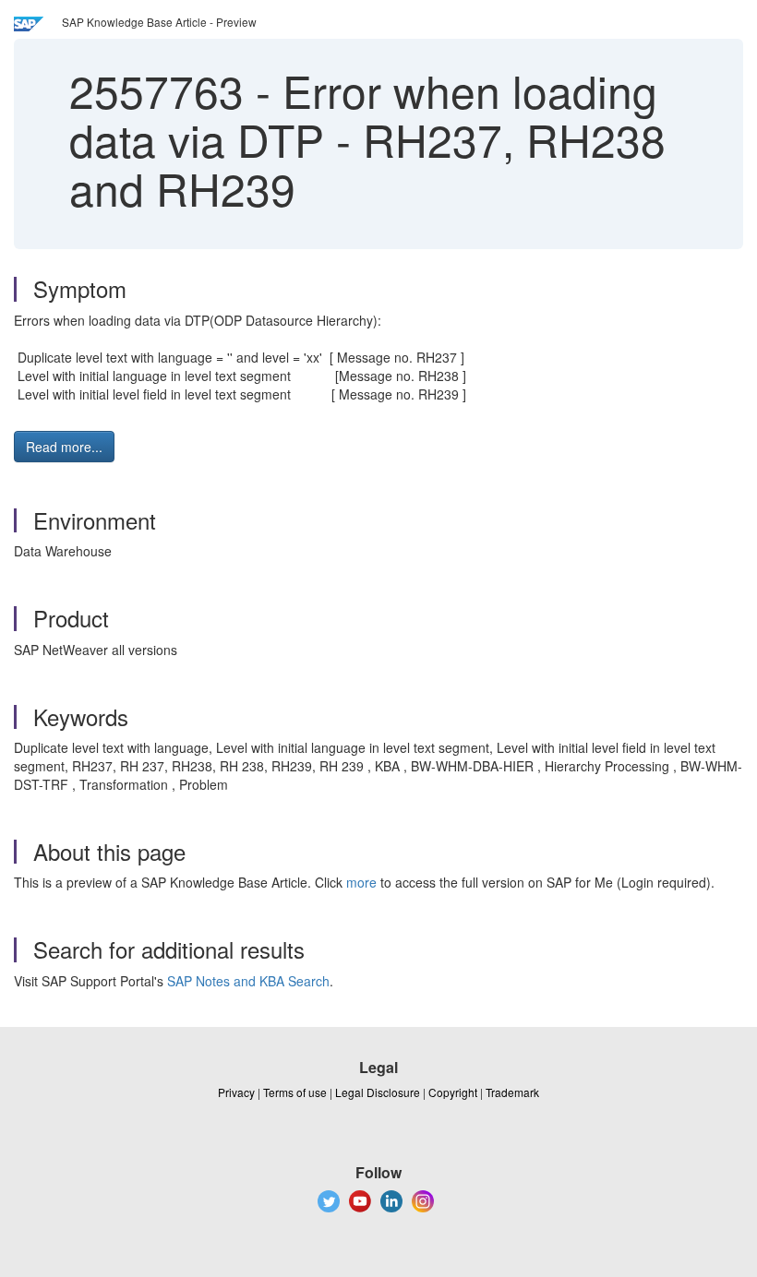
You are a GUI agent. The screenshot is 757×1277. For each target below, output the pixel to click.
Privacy (236, 1092)
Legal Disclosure (377, 1092)
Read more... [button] (64, 446)
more (361, 882)
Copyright (452, 1092)
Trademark (512, 1092)
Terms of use (295, 1092)
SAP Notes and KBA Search (248, 981)
